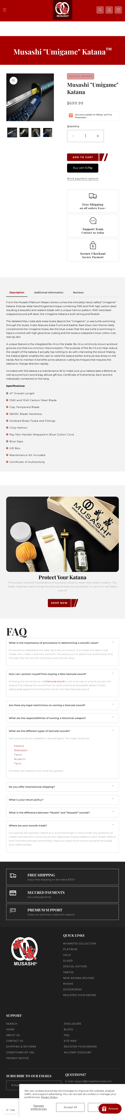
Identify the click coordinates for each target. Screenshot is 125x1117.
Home (10, 1029)
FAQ (66, 1035)
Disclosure (72, 1023)
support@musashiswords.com (93, 1081)
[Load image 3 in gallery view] (36, 132)
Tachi (17, 763)
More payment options (82, 178)
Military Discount (77, 1052)
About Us (13, 1035)
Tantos (68, 972)
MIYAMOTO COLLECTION (79, 943)
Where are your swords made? (28, 825)
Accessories (72, 989)
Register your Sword (79, 995)
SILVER (68, 960)
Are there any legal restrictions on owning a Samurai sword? (47, 705)
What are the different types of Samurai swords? (39, 731)
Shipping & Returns (21, 1046)
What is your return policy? (26, 799)
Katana (19, 745)
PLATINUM (70, 949)
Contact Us (14, 1040)
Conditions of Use (20, 1052)
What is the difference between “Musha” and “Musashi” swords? (49, 812)
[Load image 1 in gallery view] (12, 132)
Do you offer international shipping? (32, 786)
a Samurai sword (54, 681)
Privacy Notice (17, 1058)
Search (11, 1023)
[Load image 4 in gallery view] (47, 132)
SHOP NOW (59, 602)
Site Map (70, 1040)
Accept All (70, 1107)
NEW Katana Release (78, 978)
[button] (4, 10)
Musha (68, 983)
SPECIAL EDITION (75, 966)
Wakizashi (21, 750)
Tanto (18, 754)
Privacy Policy (49, 1097)
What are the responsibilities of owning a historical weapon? (47, 718)
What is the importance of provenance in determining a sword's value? (54, 642)
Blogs (68, 1029)
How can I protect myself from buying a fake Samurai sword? (47, 674)
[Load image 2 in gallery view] (24, 132)
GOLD (67, 955)
